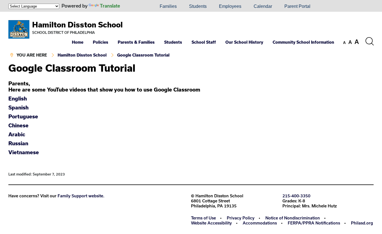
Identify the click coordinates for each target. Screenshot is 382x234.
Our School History (244, 42)
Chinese (19, 125)
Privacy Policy (240, 218)
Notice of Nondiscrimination (292, 218)
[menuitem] (134, 6)
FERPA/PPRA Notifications (314, 223)
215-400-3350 (296, 195)
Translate (110, 5)
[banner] (191, 37)
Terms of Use (203, 218)
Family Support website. (81, 195)
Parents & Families (136, 42)
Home (77, 42)
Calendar (263, 6)
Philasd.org (362, 223)
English (17, 98)
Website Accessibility (211, 223)
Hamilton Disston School (77, 24)
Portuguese (23, 116)
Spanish (18, 107)
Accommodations (260, 223)
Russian (19, 143)
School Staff (204, 42)
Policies (100, 42)
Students (198, 6)
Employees (230, 6)
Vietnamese (24, 152)
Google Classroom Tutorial (143, 55)
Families (168, 6)
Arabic (16, 134)
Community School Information (303, 42)
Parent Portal (297, 6)
